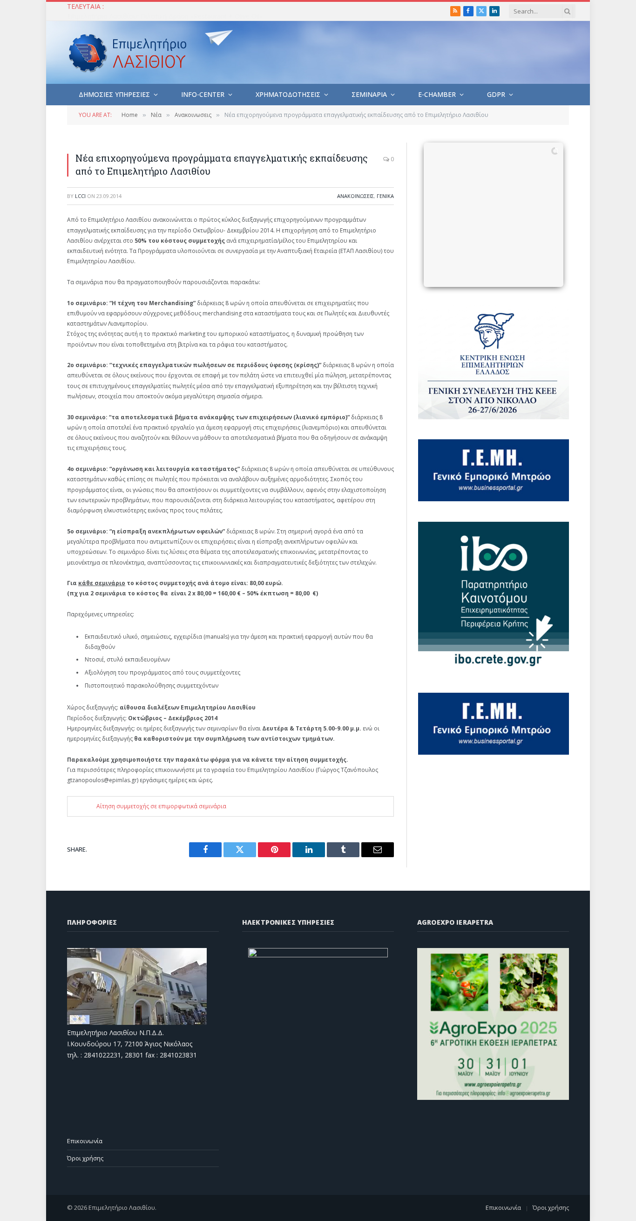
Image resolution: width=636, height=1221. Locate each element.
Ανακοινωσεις (355, 195)
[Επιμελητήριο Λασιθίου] (128, 52)
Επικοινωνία (84, 1141)
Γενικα (385, 195)
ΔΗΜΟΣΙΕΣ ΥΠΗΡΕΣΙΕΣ (114, 94)
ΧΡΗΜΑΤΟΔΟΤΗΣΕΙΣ (288, 94)
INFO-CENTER (202, 94)
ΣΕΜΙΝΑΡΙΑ (369, 94)
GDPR (496, 94)
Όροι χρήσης (85, 1158)
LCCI (80, 195)
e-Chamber (437, 94)
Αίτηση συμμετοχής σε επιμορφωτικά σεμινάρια (161, 806)
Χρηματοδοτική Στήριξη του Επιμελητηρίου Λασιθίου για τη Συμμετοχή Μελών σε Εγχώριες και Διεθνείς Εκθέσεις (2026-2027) (172, 16)
